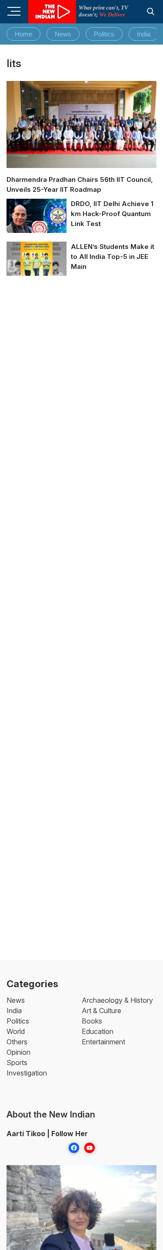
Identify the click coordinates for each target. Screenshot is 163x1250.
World (16, 1031)
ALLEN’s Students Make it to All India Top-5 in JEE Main (112, 256)
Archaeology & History (117, 1000)
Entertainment (103, 1041)
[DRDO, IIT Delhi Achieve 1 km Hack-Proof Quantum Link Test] (37, 216)
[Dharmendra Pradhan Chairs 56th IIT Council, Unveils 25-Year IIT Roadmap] (81, 124)
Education (97, 1031)
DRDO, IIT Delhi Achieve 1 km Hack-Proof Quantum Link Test (112, 214)
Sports (17, 1062)
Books (92, 1021)
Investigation (27, 1073)
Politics (104, 34)
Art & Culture (101, 1010)
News (63, 34)
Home (23, 34)
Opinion (18, 1052)
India (143, 34)
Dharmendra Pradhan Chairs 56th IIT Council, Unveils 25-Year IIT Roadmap (80, 184)
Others (17, 1041)
